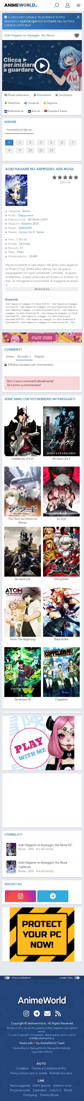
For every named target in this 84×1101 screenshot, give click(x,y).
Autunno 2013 (30, 223)
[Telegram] (52, 896)
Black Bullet (61, 639)
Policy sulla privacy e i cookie (28, 1073)
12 (51, 150)
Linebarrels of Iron (23, 458)
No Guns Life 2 (61, 458)
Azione (23, 232)
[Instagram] (20, 896)
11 (41, 150)
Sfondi (68, 1090)
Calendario (40, 1090)
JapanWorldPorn (42, 1052)
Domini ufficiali (49, 1095)
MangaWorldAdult (58, 1048)
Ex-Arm (61, 519)
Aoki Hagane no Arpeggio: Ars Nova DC (45, 845)
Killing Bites (61, 579)
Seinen (40, 232)
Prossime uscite (20, 1090)
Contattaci (22, 1068)
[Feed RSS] (58, 1013)
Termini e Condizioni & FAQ (48, 1068)
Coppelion (61, 699)
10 (30, 150)
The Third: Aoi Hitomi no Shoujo (22, 520)
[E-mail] (47, 1013)
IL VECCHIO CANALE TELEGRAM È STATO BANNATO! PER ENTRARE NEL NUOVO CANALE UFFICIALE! (39, 21)
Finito (20, 252)
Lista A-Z (55, 1090)
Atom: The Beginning (22, 639)
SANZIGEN (25, 228)
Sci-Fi (31, 232)
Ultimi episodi (41, 1086)
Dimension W (23, 699)
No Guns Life (22, 579)
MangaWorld (38, 1048)
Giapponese (25, 215)
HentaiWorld (21, 1048)
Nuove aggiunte (20, 1086)
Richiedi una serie (61, 1073)
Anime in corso (62, 1086)
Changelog (30, 1095)
